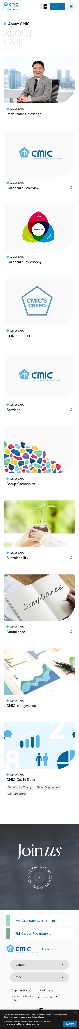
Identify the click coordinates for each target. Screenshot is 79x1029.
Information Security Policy (22, 998)
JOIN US (57, 6)
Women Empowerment (48, 787)
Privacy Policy (47, 997)
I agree (70, 1024)
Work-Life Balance (17, 793)
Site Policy (45, 990)
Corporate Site (19, 990)
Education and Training (20, 787)
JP (41, 6)
